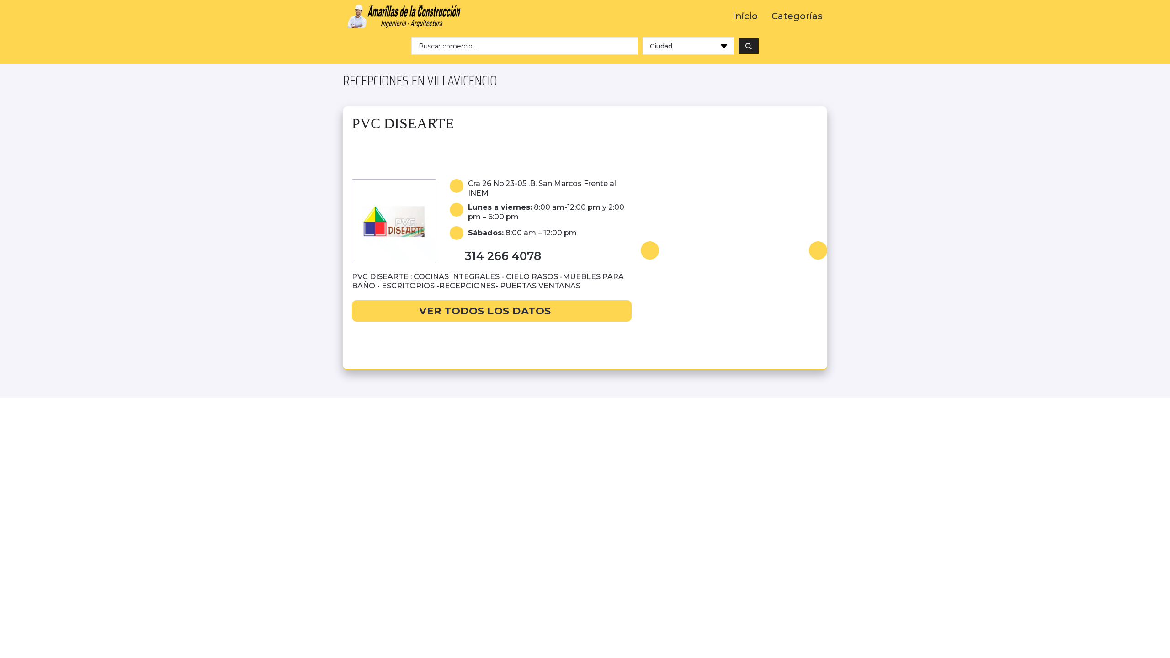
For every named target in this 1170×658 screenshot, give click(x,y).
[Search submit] (749, 46)
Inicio (745, 16)
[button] (650, 250)
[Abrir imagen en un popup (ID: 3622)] (734, 250)
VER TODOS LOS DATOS (485, 311)
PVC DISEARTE (403, 123)
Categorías (797, 16)
